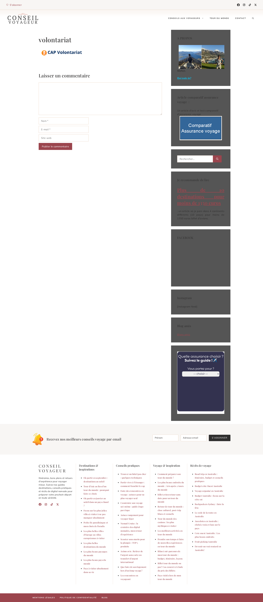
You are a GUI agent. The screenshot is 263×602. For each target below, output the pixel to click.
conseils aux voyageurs (184, 18)
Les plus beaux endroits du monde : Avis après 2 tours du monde (171, 486)
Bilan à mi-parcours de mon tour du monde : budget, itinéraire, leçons (170, 555)
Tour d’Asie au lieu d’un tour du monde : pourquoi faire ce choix (96, 490)
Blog (105, 598)
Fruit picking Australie (206, 541)
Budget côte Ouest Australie (208, 486)
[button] (253, 18)
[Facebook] (238, 4)
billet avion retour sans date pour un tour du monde (169, 498)
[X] (255, 4)
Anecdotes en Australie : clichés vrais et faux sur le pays (207, 525)
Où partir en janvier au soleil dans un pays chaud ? (96, 502)
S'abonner (219, 437)
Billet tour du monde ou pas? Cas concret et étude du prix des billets (170, 567)
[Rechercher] (217, 158)
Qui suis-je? (184, 78)
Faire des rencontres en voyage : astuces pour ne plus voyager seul (133, 494)
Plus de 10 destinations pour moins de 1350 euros (200, 196)
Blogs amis (183, 334)
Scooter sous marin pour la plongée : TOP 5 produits (133, 543)
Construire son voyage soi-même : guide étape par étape (132, 506)
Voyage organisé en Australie (209, 490)
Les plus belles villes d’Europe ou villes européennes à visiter (94, 535)
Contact (240, 18)
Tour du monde (219, 18)
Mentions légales (44, 598)
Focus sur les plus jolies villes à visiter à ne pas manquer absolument (95, 514)
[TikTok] (250, 4)
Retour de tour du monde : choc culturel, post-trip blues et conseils (171, 510)
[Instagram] (244, 4)
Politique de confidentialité (78, 598)
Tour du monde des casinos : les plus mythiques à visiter (167, 522)
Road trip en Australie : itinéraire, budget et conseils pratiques (209, 478)
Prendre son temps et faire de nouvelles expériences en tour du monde (171, 543)
